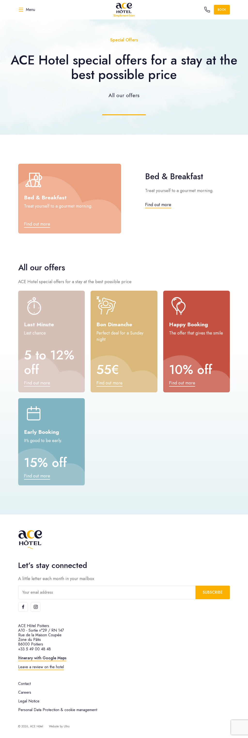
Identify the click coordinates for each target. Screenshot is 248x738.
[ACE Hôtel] (124, 9)
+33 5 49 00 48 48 (34, 649)
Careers (24, 692)
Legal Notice (28, 701)
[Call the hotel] (207, 10)
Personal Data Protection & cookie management (57, 710)
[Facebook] (23, 607)
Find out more (158, 205)
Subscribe (213, 592)
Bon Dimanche (114, 324)
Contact (24, 683)
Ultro (67, 726)
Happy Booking (188, 324)
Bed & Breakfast (45, 197)
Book (222, 10)
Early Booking (41, 432)
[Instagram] (35, 607)
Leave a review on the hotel (41, 667)
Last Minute (39, 324)
